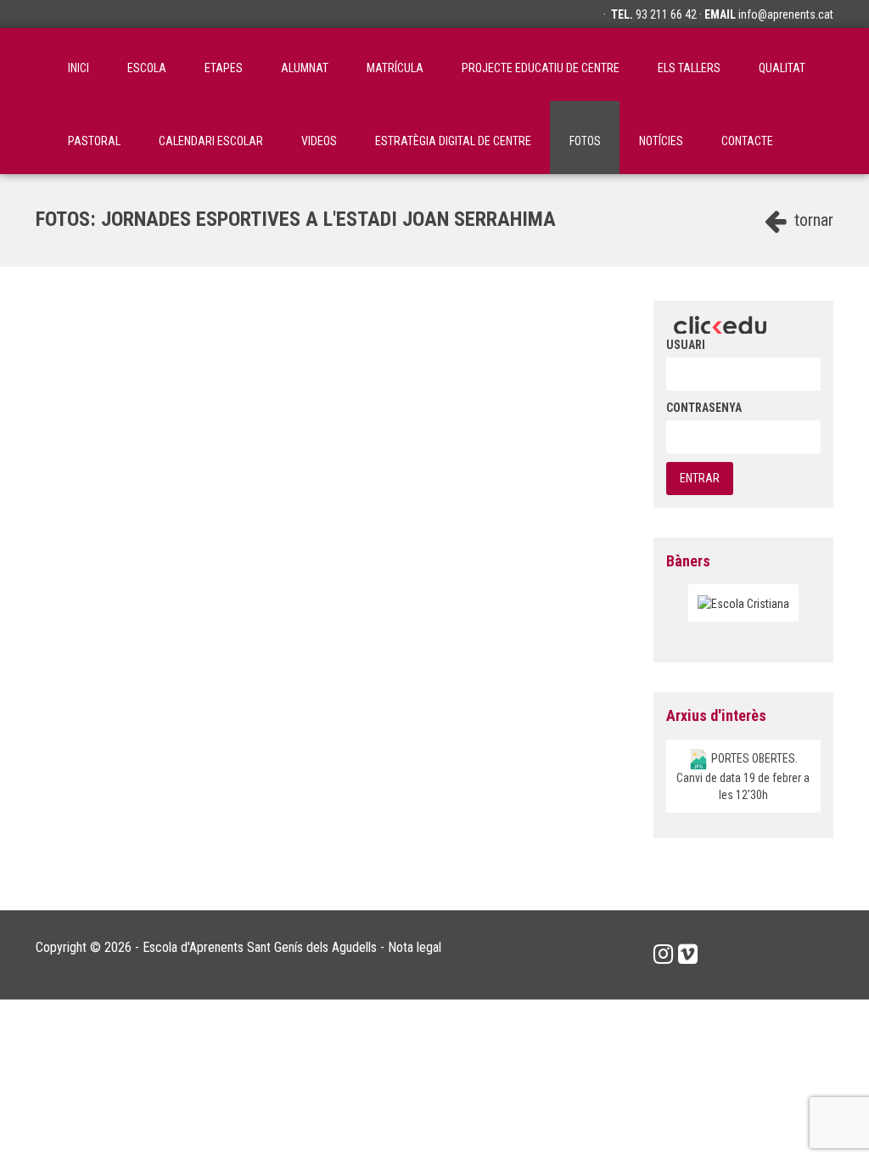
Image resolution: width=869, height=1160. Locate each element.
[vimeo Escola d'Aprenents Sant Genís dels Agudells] (688, 954)
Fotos (585, 141)
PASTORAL (94, 141)
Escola (146, 68)
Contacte (747, 141)
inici (78, 68)
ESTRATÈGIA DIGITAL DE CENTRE (453, 141)
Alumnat (304, 68)
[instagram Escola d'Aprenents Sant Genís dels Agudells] (663, 954)
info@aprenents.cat (785, 14)
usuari (685, 345)
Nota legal (414, 947)
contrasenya (704, 407)
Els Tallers (689, 68)
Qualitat (782, 68)
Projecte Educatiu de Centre (541, 68)
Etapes (224, 68)
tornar (811, 220)
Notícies (661, 141)
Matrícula (395, 68)
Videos (319, 141)
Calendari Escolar (211, 141)
